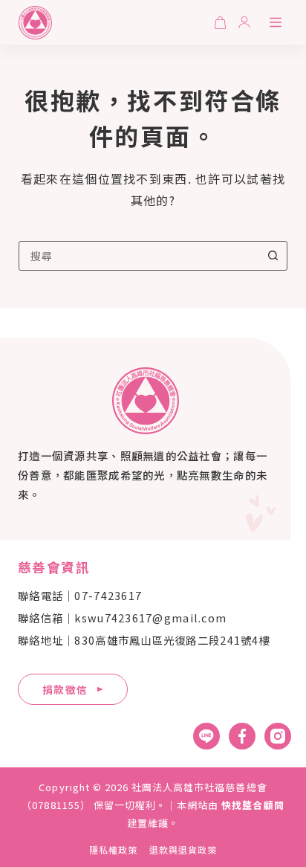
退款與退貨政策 (183, 850)
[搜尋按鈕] (272, 256)
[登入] (244, 22)
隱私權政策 (113, 850)
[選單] (275, 22)
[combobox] (139, 256)
